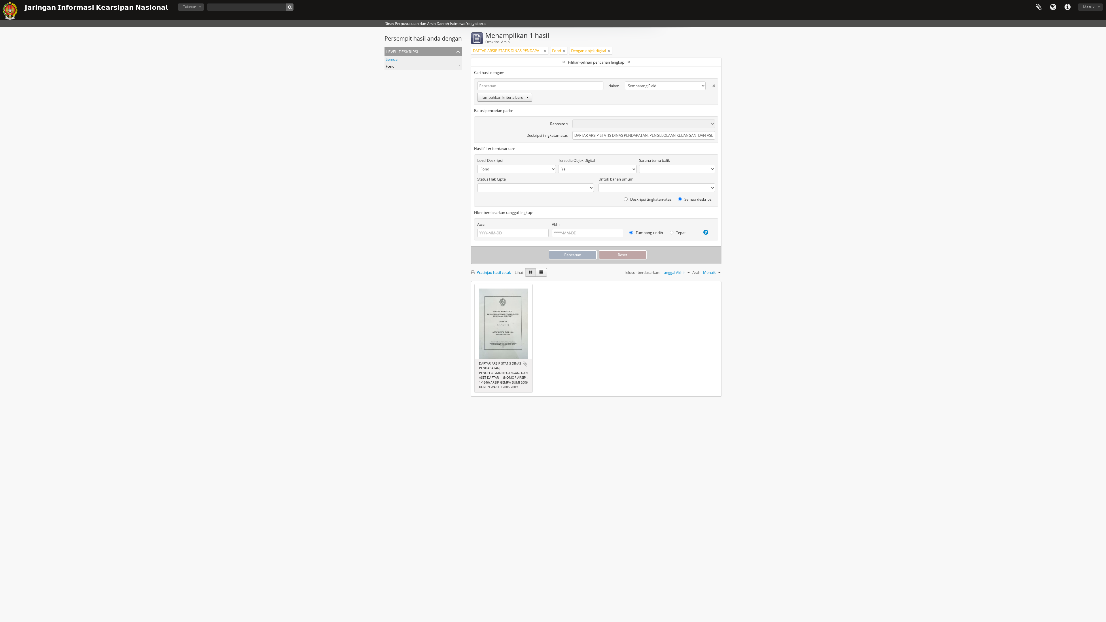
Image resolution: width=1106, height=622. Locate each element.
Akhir (556, 224)
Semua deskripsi (697, 199)
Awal (481, 224)
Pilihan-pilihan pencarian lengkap (596, 62)
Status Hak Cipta (491, 179)
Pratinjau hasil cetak (493, 272)
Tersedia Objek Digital (576, 160)
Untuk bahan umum (616, 179)
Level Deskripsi (402, 51)
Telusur (189, 7)
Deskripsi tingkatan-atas (547, 135)
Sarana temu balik (654, 160)
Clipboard (1038, 7)
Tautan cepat (1067, 7)
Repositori (559, 123)
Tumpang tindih (649, 232)
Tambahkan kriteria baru (502, 97)
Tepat (680, 232)
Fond (390, 66)
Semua (391, 59)
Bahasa (1053, 7)
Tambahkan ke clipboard (525, 364)
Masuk (1088, 7)
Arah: (696, 272)
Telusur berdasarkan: (642, 272)
